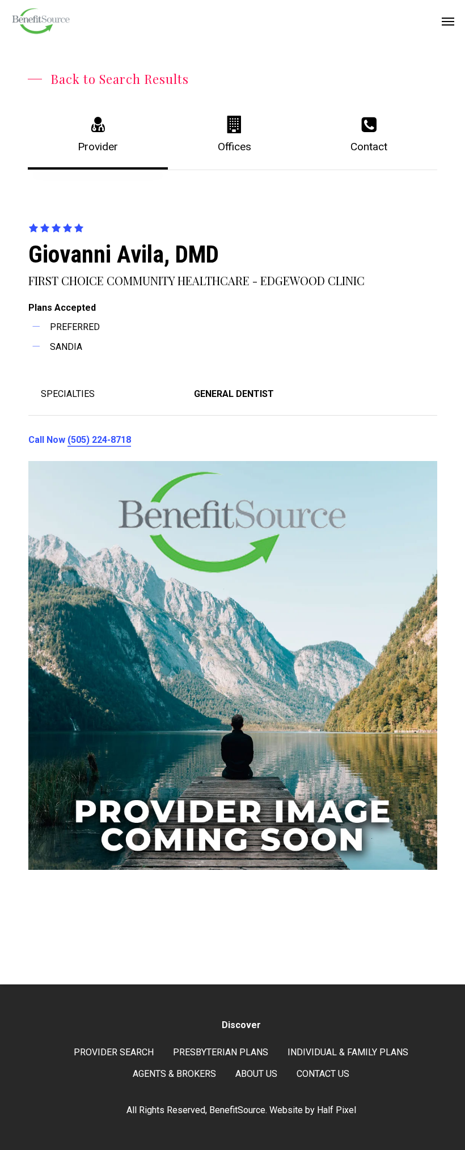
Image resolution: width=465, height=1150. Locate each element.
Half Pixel (336, 1110)
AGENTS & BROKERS (174, 1073)
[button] (448, 21)
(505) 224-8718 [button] (99, 439)
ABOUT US (256, 1073)
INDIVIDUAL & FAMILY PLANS (348, 1052)
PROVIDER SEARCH (114, 1052)
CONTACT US (323, 1073)
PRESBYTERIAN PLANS (220, 1052)
